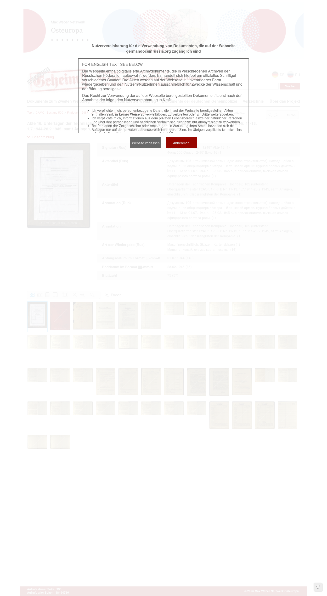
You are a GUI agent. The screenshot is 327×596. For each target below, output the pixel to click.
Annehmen (181, 142)
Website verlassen (146, 142)
